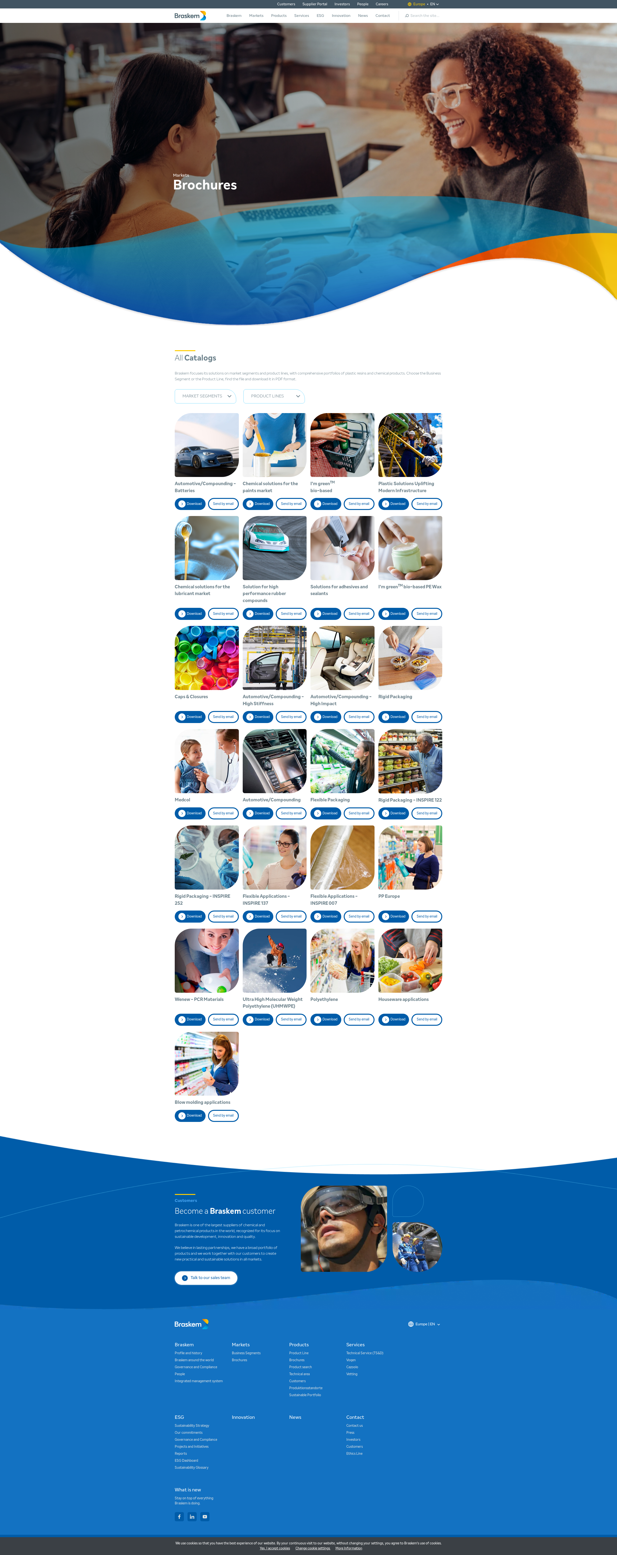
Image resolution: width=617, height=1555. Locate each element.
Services (301, 16)
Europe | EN (425, 1324)
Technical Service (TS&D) (364, 1353)
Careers (382, 4)
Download (194, 504)
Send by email (223, 504)
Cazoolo (352, 1367)
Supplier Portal (314, 4)
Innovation (341, 16)
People (363, 4)
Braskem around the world (194, 1360)
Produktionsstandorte (305, 1388)
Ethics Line (354, 1453)
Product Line (298, 1353)
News (363, 16)
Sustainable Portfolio (305, 1395)
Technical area (299, 1374)
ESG (320, 16)
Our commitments (188, 1432)
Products (279, 16)
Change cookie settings (313, 1548)
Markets (256, 16)
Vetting (351, 1374)
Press (350, 1432)
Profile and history (188, 1353)
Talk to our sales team (210, 1278)
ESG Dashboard (186, 1460)
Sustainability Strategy (192, 1426)
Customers (286, 4)
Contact (383, 16)
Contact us (354, 1426)
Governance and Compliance (196, 1367)
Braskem (234, 16)
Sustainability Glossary (191, 1467)
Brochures (239, 1360)
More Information (348, 1548)
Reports (181, 1453)
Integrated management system (199, 1381)
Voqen (351, 1360)
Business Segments (246, 1353)
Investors (342, 4)
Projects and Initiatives (191, 1446)
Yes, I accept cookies (275, 1548)
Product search (300, 1367)
